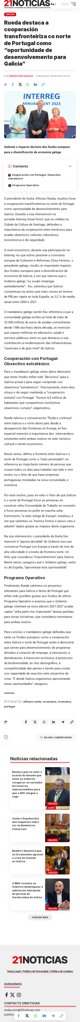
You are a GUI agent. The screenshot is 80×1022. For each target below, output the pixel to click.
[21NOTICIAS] (27, 4)
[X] (12, 995)
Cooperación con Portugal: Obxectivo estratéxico (34, 176)
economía (64, 701)
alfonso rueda (32, 701)
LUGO (51, 807)
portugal (9, 706)
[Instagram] (19, 995)
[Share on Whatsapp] (27, 84)
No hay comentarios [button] (58, 737)
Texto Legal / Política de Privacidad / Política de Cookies (40, 971)
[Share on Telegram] (53, 1015)
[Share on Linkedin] (35, 84)
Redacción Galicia (21, 76)
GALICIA (10, 14)
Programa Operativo (25, 185)
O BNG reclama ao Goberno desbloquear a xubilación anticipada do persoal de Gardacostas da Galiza (27, 890)
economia (49, 701)
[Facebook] (6, 995)
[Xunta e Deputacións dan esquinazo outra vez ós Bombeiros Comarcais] (57, 828)
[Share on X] (20, 84)
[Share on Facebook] (12, 84)
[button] (46, 4)
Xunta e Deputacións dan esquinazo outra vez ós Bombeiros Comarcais (25, 824)
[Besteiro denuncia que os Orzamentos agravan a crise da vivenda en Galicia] (57, 860)
